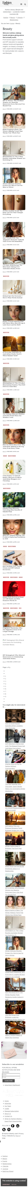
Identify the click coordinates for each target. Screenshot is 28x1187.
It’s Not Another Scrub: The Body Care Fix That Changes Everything (13, 212)
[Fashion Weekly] (10, 1147)
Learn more (14, 1184)
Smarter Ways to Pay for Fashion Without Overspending (13, 766)
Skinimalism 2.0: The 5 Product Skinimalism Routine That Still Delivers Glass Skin (14, 384)
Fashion (5, 17)
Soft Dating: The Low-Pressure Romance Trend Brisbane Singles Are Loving (14, 828)
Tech (20, 608)
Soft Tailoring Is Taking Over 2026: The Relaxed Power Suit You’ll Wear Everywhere (15, 746)
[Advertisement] (14, 70)
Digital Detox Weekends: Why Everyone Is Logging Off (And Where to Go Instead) (15, 974)
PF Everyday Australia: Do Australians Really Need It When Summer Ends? (12, 353)
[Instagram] (9, 1129)
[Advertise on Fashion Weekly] (13, 1093)
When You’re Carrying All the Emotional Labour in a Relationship (14, 869)
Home (12, 23)
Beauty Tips (6, 276)
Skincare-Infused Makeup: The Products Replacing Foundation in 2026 (14, 537)
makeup (5, 455)
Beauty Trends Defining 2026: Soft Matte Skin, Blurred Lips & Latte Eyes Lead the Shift (14, 323)
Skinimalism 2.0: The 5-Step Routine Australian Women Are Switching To (14, 158)
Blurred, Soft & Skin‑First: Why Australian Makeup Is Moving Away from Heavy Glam (14, 446)
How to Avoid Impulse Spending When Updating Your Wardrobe (14, 726)
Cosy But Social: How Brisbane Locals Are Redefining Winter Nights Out (15, 1017)
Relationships (14, 20)
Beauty (12, 17)
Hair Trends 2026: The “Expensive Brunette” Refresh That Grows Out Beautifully (13, 239)
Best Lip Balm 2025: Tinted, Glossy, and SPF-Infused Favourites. (12, 567)
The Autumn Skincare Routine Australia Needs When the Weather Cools (14, 415)
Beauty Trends (12, 455)
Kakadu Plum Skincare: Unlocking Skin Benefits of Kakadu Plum (12, 509)
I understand (6, 1184)
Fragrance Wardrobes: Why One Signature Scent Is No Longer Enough (12, 629)
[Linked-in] (18, 1125)
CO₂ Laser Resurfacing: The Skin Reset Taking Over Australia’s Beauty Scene (12, 266)
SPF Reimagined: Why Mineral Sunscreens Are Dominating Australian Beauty (14, 656)
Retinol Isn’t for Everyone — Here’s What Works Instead (13, 296)
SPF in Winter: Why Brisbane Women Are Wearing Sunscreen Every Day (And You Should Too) (14, 103)
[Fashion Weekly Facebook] (13, 1125)
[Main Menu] (21, 4)
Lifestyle (20, 17)
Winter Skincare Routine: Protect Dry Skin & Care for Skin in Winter (13, 185)
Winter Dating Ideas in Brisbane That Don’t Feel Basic (13, 848)
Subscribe (9, 1081)
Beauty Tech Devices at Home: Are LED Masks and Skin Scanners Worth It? (13, 598)
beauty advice (6, 488)
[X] (4, 1129)
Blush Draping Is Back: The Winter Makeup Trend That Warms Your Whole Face (13, 131)
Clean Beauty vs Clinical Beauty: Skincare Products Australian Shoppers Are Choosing (12, 478)
